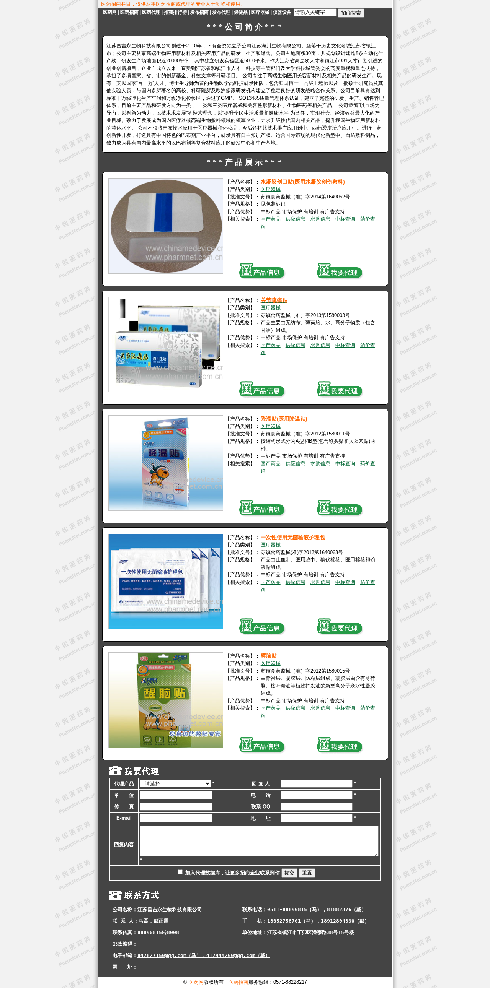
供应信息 (295, 219)
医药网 (110, 12)
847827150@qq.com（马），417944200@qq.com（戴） (203, 955)
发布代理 (221, 12)
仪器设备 (282, 12)
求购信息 (320, 219)
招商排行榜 (175, 12)
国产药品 (271, 219)
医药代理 (151, 12)
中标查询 (345, 219)
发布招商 (199, 12)
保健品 (241, 12)
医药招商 (129, 12)
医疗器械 (260, 12)
